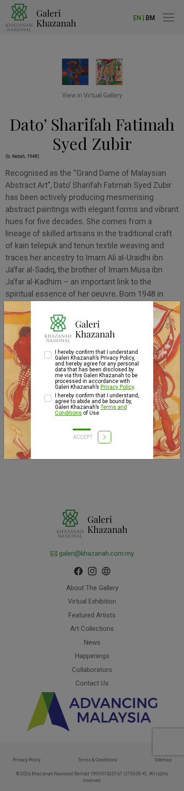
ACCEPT (83, 437)
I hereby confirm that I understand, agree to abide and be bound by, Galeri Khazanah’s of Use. (97, 404)
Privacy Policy (117, 387)
